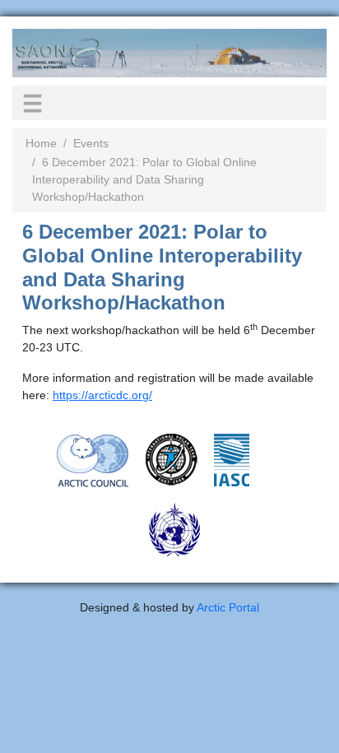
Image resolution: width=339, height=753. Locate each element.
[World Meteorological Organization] (174, 528)
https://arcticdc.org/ (102, 395)
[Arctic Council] (93, 459)
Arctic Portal (228, 607)
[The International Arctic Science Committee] (231, 459)
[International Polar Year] (171, 458)
